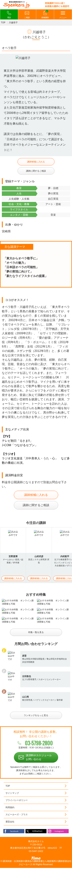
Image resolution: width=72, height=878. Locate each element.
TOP (3, 22)
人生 (19, 193)
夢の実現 (53, 193)
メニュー (63, 18)
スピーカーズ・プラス (17, 814)
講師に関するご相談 (36, 171)
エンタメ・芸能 (19, 214)
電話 (9, 18)
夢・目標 (53, 188)
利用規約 (10, 807)
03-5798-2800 (39, 743)
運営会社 (10, 821)
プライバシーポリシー (17, 800)
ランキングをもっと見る (36, 715)
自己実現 (53, 198)
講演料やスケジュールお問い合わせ (39, 757)
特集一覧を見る (36, 632)
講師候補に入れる (36, 161)
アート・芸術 (53, 204)
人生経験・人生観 (19, 198)
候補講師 (45, 14)
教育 (19, 188)
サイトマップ (12, 793)
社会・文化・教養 (19, 204)
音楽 (53, 214)
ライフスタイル (19, 209)
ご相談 (27, 18)
